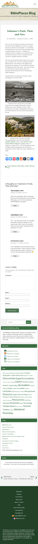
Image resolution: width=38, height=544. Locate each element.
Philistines (6, 397)
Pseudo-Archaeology (7, 400)
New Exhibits (23, 394)
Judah (27, 166)
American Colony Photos (17, 166)
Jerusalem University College (10, 441)
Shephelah (14, 403)
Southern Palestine (10, 142)
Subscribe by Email (11, 351)
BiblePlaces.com (6, 425)
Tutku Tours (5, 448)
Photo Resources (15, 397)
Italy (15, 385)
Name (7, 292)
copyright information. (8, 539)
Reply (15, 205)
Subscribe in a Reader (12, 353)
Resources (18, 399)
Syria (21, 403)
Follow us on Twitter (12, 356)
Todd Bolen (15, 215)
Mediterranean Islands (18, 391)
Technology (27, 403)
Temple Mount (9, 406)
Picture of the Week (26, 397)
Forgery (13, 382)
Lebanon (27, 388)
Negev (15, 394)
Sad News (27, 400)
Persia (30, 394)
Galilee (18, 382)
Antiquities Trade (9, 375)
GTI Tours (5, 445)
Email (7, 298)
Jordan (9, 388)
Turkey (6, 409)
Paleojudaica (5, 429)
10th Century (6, 373)
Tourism (27, 406)
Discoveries (9, 378)
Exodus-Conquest (6, 382)
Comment (8, 275)
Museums (8, 394)
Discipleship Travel (7, 443)
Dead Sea (19, 375)
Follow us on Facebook (13, 359)
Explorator (5, 438)
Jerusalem (23, 385)
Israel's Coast (8, 385)
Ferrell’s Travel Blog (7, 434)
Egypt (19, 378)
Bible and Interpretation (8, 431)
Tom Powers (15, 190)
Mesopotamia (29, 391)
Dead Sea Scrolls (28, 375)
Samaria (6, 403)
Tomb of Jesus (19, 406)
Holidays (31, 382)
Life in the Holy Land (8, 427)
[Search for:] (16, 322)
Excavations (28, 378)
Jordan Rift (16, 388)
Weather (11, 410)
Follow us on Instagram (13, 361)
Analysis (27, 373)
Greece (25, 382)
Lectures (7, 391)
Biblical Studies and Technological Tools (13, 436)
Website (7, 303)
